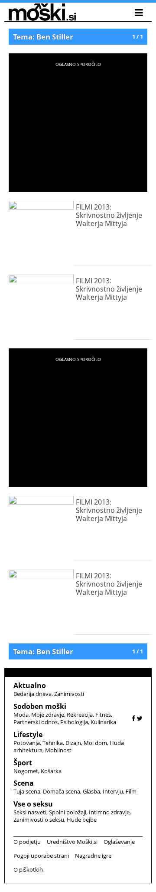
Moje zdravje (47, 714)
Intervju (113, 791)
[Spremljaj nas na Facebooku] (133, 718)
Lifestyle (27, 734)
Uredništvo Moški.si (72, 842)
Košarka (51, 771)
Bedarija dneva (32, 694)
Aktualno (29, 685)
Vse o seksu (33, 804)
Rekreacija (80, 714)
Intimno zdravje (109, 812)
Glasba (91, 791)
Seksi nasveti (29, 812)
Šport (22, 762)
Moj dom (95, 743)
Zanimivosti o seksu (38, 819)
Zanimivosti (69, 694)
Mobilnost (58, 750)
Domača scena (61, 791)
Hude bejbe (82, 819)
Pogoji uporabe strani (41, 855)
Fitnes (103, 714)
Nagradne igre (93, 855)
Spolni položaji (67, 812)
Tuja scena (26, 791)
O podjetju (27, 842)
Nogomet (25, 771)
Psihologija (74, 722)
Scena (23, 783)
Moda (21, 714)
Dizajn (73, 743)
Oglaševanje (119, 842)
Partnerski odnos (35, 722)
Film (131, 791)
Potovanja (26, 743)
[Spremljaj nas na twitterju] (140, 718)
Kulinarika (103, 722)
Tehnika (52, 743)
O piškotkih (28, 869)
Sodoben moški (39, 706)
